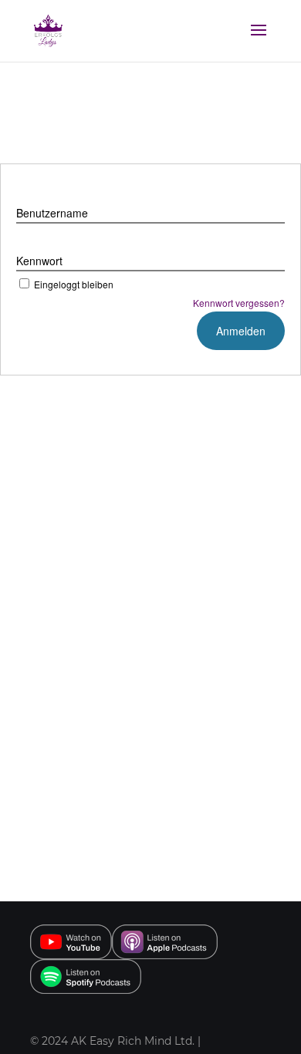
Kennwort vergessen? (239, 302)
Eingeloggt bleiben (73, 284)
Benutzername (52, 213)
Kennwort (39, 260)
